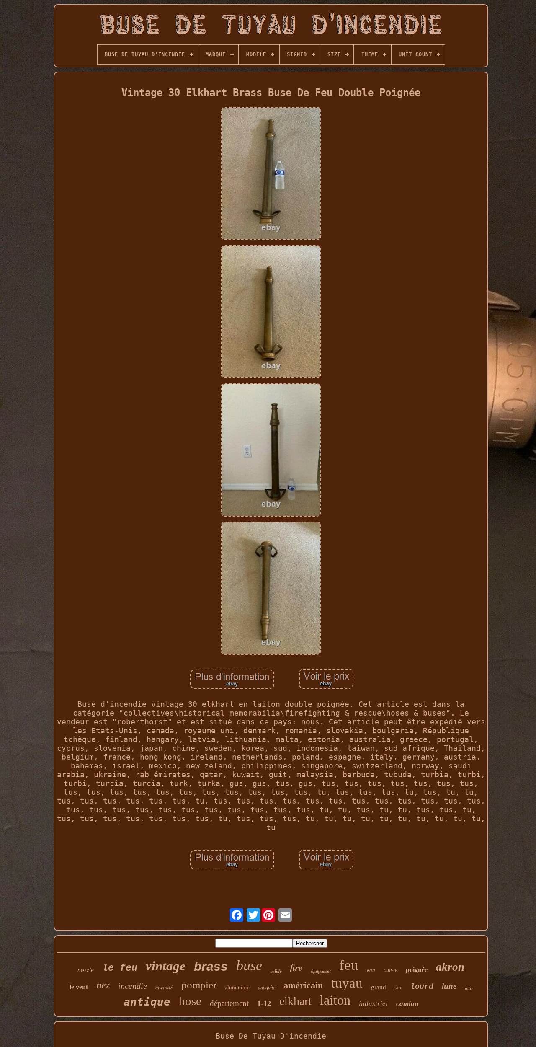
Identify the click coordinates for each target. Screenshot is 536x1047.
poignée (417, 969)
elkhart (295, 1001)
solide (276, 971)
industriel (373, 1004)
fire (296, 967)
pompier (198, 984)
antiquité (266, 987)
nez (103, 985)
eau (371, 970)
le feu (119, 968)
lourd (421, 986)
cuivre (390, 970)
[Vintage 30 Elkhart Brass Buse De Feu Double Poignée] (271, 174)
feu (348, 965)
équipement (321, 971)
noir (469, 988)
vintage (166, 966)
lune (449, 986)
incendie (132, 985)
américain (303, 985)
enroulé (164, 987)
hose (190, 1001)
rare (398, 987)
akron (450, 967)
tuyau (347, 982)
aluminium (237, 987)
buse (249, 965)
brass (211, 966)
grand (378, 987)
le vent (79, 986)
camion (407, 1004)
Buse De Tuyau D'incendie (271, 1035)
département (229, 1003)
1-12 (264, 1003)
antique (147, 1001)
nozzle (85, 970)
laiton (335, 1000)
